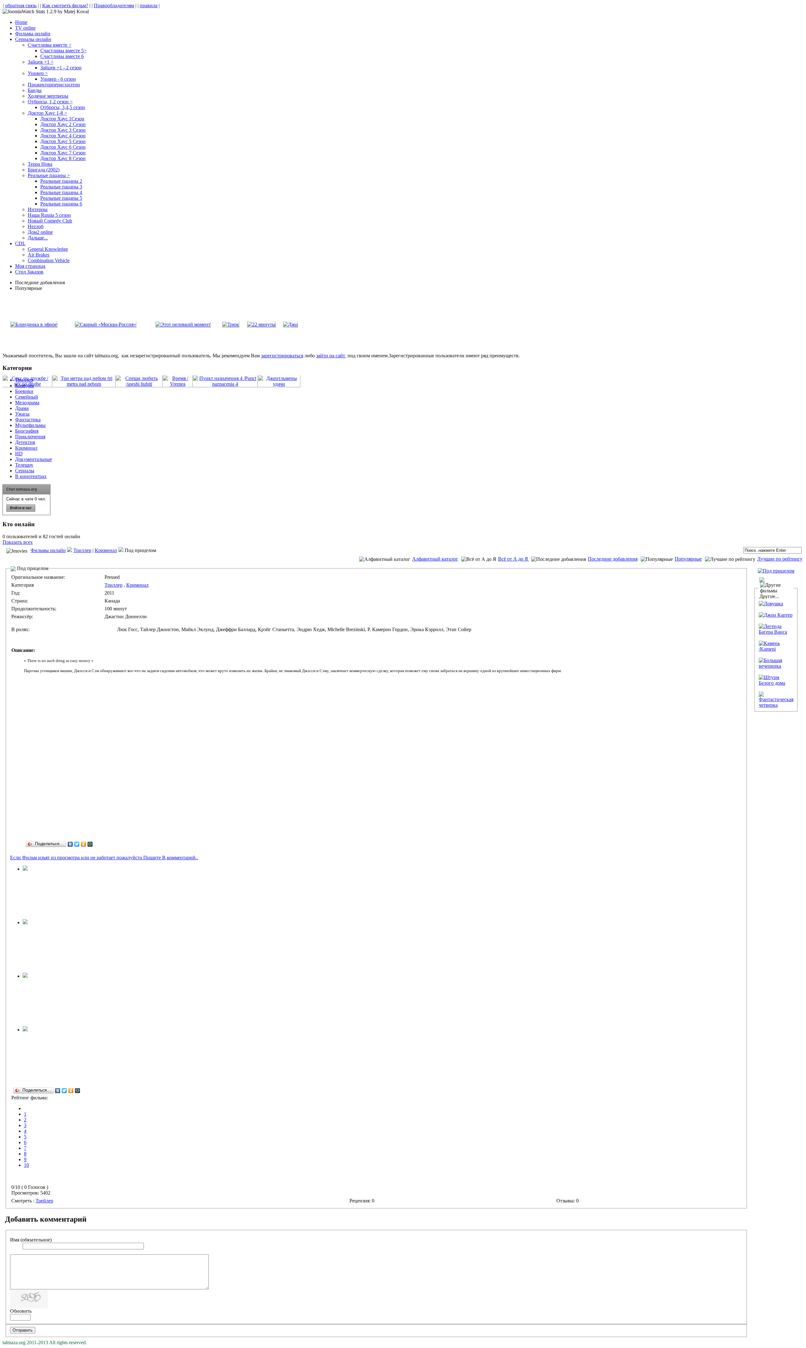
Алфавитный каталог (435, 559)
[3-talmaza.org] (25, 976)
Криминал (106, 550)
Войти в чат (21, 508)
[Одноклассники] (83, 844)
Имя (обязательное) (31, 1239)
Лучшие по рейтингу (780, 559)
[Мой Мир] (90, 844)
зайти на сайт (331, 355)
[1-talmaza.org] (25, 1029)
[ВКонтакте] (70, 844)
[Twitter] (77, 844)
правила (148, 5)
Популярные (688, 559)
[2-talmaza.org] (25, 922)
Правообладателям (114, 5)
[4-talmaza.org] (25, 869)
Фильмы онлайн (48, 550)
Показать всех (18, 542)
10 (26, 1165)
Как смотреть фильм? (65, 5)
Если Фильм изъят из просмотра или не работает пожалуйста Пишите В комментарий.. (104, 857)
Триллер (82, 550)
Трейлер (44, 1200)
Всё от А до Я (513, 559)
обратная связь (21, 5)
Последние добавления (613, 559)
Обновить (20, 1311)
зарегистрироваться (282, 355)
